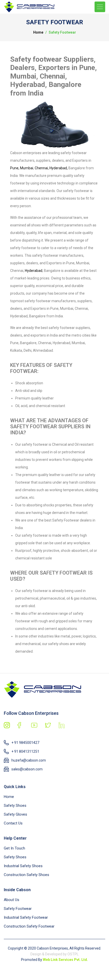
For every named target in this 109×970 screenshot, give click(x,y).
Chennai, (42, 168)
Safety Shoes (15, 805)
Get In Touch (14, 848)
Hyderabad (33, 271)
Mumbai (26, 168)
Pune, (14, 168)
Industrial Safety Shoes (23, 866)
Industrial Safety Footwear (26, 917)
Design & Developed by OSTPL (54, 954)
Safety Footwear (18, 908)
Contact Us (13, 823)
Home (38, 32)
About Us (11, 899)
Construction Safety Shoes (26, 874)
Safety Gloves (15, 814)
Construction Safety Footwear (29, 926)
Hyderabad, (58, 168)
